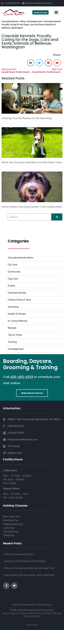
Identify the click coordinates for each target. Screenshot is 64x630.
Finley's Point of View (19, 299)
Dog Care (13, 278)
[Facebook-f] (6, 585)
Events (11, 285)
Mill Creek (57, 613)
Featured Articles (17, 292)
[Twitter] (14, 585)
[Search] (56, 217)
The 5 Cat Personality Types (18, 554)
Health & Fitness (17, 313)
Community (14, 271)
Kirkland (23, 613)
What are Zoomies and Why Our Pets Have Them (32, 162)
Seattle (31, 613)
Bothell (38, 613)
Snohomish (47, 613)
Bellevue (5, 613)
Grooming (13, 306)
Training (12, 341)
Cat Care (12, 264)
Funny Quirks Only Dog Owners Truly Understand (32, 207)
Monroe (27, 616)
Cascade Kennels (10, 21)
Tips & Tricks (15, 334)
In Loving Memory (17, 320)
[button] (56, 12)
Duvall (37, 616)
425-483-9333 (21, 377)
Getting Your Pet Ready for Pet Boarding (27, 118)
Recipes (12, 327)
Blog (23, 21)
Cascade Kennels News (20, 257)
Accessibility (32, 624)
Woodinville (49, 610)
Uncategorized (34, 21)
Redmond (14, 613)
